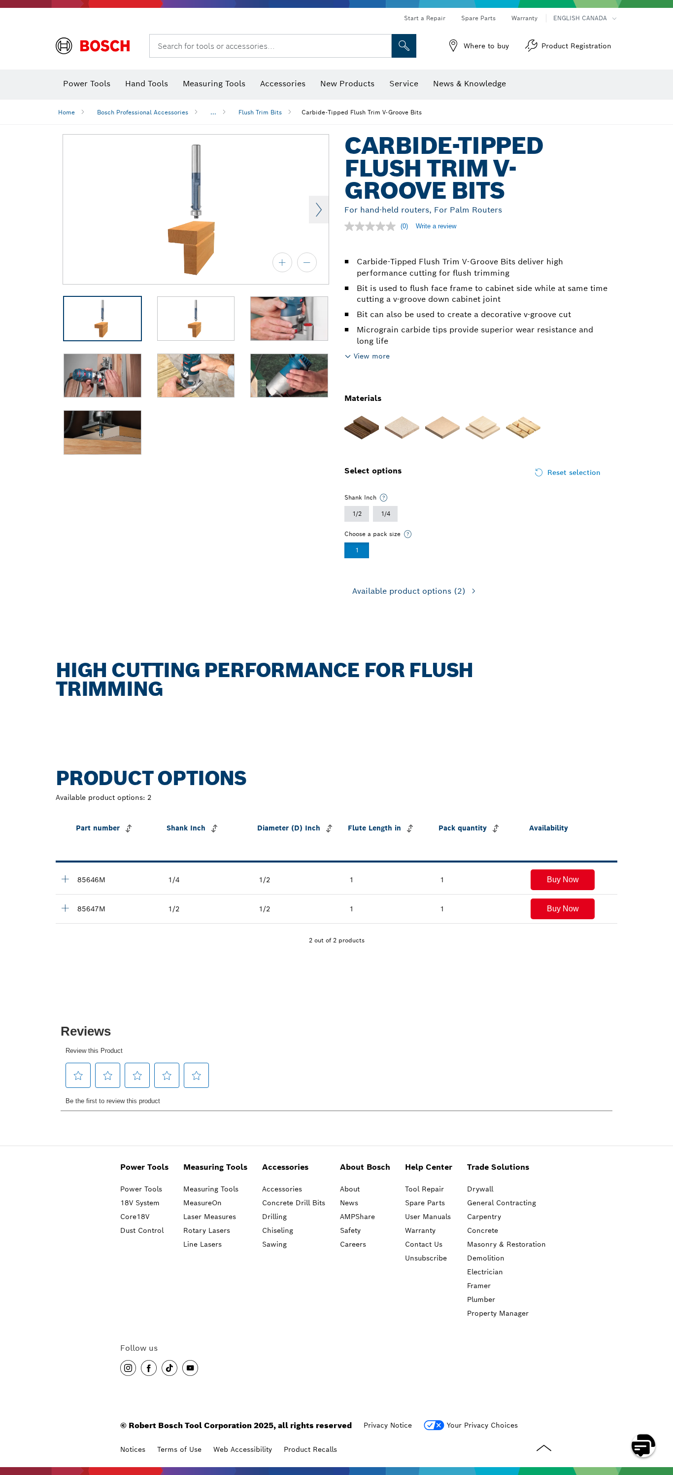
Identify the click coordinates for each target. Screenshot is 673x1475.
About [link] (350, 1189)
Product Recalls (310, 1449)
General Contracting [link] (501, 1202)
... (213, 112)
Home (66, 112)
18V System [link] (140, 1202)
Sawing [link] (274, 1244)
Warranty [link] (420, 1230)
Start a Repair (424, 18)
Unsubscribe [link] (426, 1258)
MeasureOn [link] (202, 1202)
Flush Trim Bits (260, 112)
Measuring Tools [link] (215, 1167)
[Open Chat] (643, 1445)
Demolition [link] (486, 1258)
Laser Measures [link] (209, 1216)
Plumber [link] (481, 1299)
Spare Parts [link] (425, 1202)
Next (319, 209)
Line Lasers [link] (202, 1244)
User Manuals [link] (428, 1216)
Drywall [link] (480, 1189)
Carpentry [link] (484, 1216)
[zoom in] (282, 262)
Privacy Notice (388, 1425)
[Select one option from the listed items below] (383, 497)
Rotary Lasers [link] (206, 1230)
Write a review (436, 226)
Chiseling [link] (277, 1230)
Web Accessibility (242, 1449)
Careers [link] (353, 1244)
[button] (563, 879)
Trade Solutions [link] (498, 1167)
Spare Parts (478, 18)
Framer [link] (479, 1285)
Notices (132, 1449)
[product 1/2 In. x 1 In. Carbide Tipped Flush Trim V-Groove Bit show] (65, 878)
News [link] (349, 1202)
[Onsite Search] (404, 46)
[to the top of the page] (658, 1417)
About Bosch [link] (365, 1167)
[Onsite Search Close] (383, 46)
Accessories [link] (285, 1167)
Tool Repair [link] (424, 1189)
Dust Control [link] (142, 1230)
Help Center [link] (428, 1167)
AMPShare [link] (357, 1216)
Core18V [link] (134, 1216)
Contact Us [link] (423, 1244)
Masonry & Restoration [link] (506, 1244)
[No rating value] (372, 226)
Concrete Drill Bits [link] (293, 1202)
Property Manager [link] (498, 1313)
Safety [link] (350, 1230)
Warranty (524, 18)
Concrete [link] (482, 1230)
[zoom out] (307, 262)
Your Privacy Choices (482, 1425)
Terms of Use (179, 1449)
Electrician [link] (485, 1271)
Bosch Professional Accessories (142, 112)
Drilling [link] (274, 1216)
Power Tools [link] (144, 1167)
